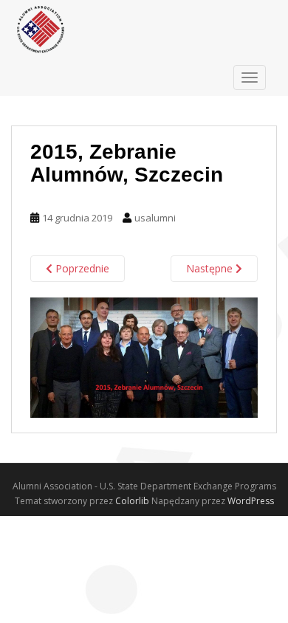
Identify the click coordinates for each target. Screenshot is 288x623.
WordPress (250, 501)
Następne (211, 268)
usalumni (155, 217)
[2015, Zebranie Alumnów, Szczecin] (144, 356)
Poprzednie (80, 268)
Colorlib (132, 501)
